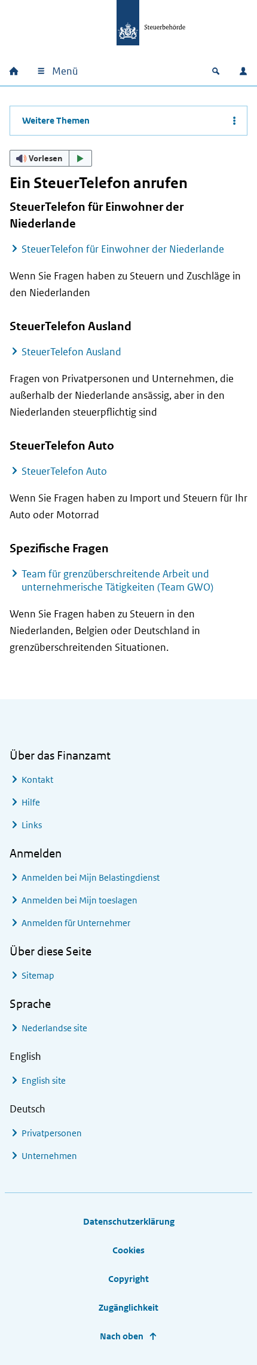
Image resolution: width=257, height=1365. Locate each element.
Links (32, 825)
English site (44, 1080)
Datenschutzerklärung (129, 1221)
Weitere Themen (56, 120)
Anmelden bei (91, 877)
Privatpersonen (52, 1133)
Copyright (128, 1278)
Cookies (128, 1250)
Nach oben (121, 1336)
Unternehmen (49, 1155)
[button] (51, 158)
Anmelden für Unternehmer (76, 923)
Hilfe (31, 802)
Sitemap (38, 975)
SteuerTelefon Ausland (71, 351)
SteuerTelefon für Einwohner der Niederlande (123, 249)
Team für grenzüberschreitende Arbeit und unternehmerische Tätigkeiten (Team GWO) (117, 580)
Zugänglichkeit (128, 1307)
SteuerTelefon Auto (64, 471)
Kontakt (37, 779)
